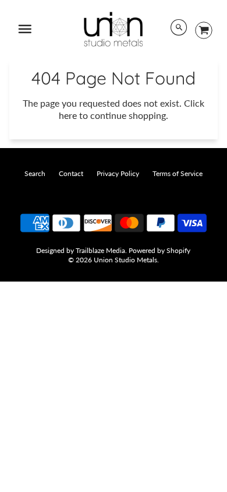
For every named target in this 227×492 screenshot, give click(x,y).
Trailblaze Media (100, 250)
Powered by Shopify (159, 250)
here (68, 115)
